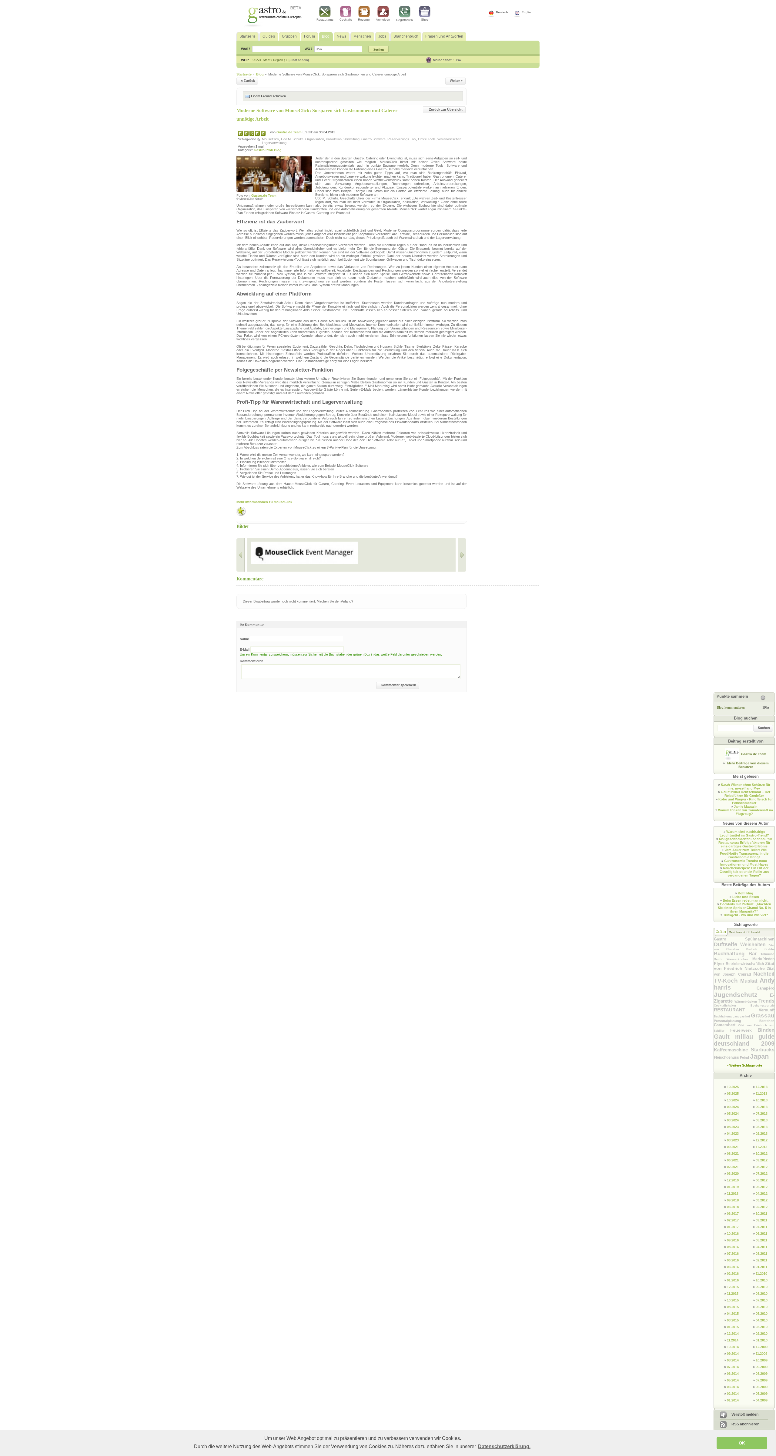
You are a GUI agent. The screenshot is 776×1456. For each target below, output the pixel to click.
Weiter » (456, 80)
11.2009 (761, 1353)
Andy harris (744, 984)
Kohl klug (745, 893)
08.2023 (733, 1127)
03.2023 (733, 1140)
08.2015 (733, 1307)
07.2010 (762, 1300)
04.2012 (762, 1193)
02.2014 (733, 1393)
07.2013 (762, 1113)
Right (462, 555)
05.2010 (762, 1313)
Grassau (762, 1015)
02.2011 (761, 1260)
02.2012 (762, 1207)
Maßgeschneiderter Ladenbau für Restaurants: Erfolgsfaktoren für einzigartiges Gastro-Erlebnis (745, 842)
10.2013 (762, 1100)
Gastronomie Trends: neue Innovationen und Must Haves (744, 862)
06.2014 (733, 1373)
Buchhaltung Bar (737, 954)
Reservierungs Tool (401, 139)
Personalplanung (736, 1021)
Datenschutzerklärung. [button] (504, 1446)
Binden (766, 1030)
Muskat (750, 981)
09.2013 (762, 1107)
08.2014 (733, 1360)
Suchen (764, 728)
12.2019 (733, 1180)
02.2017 (733, 1220)
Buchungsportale (762, 1005)
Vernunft (766, 1010)
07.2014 (733, 1367)
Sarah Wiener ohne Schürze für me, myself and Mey (745, 786)
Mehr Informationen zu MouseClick (264, 502)
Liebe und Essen (745, 897)
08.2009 (762, 1373)
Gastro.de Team (289, 132)
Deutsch (502, 12)
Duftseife (727, 944)
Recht (720, 959)
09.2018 (733, 1200)
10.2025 (733, 1087)
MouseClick (270, 139)
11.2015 (732, 1293)
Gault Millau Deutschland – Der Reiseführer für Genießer (745, 793)
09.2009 (762, 1367)
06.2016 (733, 1260)
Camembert (726, 1025)
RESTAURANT (736, 1009)
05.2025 (733, 1093)
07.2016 (733, 1253)
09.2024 (733, 1107)
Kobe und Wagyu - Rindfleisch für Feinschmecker (745, 801)
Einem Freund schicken (268, 96)
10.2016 (733, 1233)
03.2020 (733, 1173)
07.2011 (761, 1227)
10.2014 (733, 1347)
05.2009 (762, 1393)
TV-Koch (727, 980)
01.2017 (733, 1227)
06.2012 (762, 1180)
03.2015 (733, 1320)
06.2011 (761, 1233)
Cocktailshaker (732, 1005)
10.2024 (733, 1100)
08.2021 (733, 1153)
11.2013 (761, 1093)
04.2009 (762, 1400)
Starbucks (762, 1049)
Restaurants (324, 19)
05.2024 (733, 1113)
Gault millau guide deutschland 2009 (744, 1040)
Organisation (314, 139)
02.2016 (733, 1273)
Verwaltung (351, 139)
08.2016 (733, 1247)
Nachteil (763, 974)
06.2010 (762, 1307)
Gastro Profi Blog (268, 150)
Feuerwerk (744, 1030)
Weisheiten (754, 944)
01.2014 (733, 1400)
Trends (766, 1001)
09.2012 (762, 1160)
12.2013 (762, 1087)
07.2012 (762, 1173)
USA (458, 60)
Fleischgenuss (727, 1057)
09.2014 (733, 1353)
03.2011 (761, 1253)
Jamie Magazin (746, 806)
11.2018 (732, 1193)
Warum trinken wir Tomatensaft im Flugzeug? (745, 812)
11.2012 (761, 1147)
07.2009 (762, 1380)
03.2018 (733, 1207)
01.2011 (761, 1267)
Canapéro (765, 988)
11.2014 (732, 1340)
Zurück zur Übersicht (446, 109)
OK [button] (742, 1443)
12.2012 (762, 1140)
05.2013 (762, 1120)
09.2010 (762, 1287)
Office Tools (427, 139)
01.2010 (762, 1340)
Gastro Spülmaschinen (744, 939)
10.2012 (762, 1153)
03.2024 (733, 1120)
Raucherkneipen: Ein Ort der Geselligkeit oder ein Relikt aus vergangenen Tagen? (744, 871)
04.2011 (761, 1247)
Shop (425, 19)
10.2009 (762, 1360)
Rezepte (364, 19)
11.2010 (761, 1273)
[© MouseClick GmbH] (263, 553)
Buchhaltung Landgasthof (732, 1016)
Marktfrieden (763, 959)
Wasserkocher (739, 959)
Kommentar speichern (398, 685)
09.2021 (733, 1147)
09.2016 (733, 1240)
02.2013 (762, 1133)
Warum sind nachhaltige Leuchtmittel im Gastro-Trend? (744, 833)
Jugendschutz (742, 994)
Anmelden (383, 19)
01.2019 (733, 1187)
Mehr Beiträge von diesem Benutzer (748, 765)
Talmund (767, 954)
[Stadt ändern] (299, 60)
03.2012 (762, 1200)
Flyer (720, 963)
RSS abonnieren (745, 1424)
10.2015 (733, 1300)
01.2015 (733, 1327)
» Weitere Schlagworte (744, 1065)
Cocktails (346, 19)
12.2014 (733, 1333)
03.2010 (762, 1327)
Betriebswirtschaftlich (745, 964)
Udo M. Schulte (292, 139)
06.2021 (733, 1160)
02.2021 (733, 1167)
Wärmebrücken (746, 1001)
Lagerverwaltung (274, 143)
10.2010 (762, 1280)
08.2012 (762, 1167)
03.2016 (733, 1267)
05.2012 (762, 1187)
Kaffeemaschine (732, 1049)
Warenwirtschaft (449, 139)
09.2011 (761, 1220)
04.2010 (762, 1320)
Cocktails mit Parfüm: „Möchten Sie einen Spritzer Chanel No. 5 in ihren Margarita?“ (744, 907)
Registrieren (404, 20)
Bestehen (766, 1021)
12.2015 (733, 1287)
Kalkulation (334, 139)
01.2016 (733, 1280)
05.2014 (733, 1380)
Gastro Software (373, 139)
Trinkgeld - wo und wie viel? (745, 915)
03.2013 (762, 1127)
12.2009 (762, 1347)
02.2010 (762, 1333)
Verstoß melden (744, 1414)
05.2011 (761, 1240)
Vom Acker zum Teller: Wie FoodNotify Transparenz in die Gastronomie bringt (744, 853)
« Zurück (248, 80)
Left (240, 555)
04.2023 (733, 1133)
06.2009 (762, 1387)
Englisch (528, 12)
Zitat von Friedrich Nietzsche (744, 966)
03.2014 (733, 1387)
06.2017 (733, 1213)
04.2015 (733, 1313)
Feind (745, 1057)
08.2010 (762, 1293)
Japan (759, 1056)
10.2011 (761, 1213)
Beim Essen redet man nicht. (745, 900)
